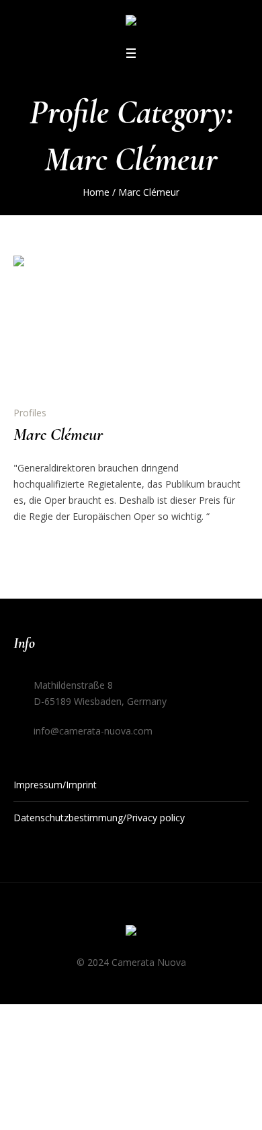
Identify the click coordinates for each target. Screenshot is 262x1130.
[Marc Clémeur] (80, 323)
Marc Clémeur (58, 434)
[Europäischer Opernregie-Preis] (131, 22)
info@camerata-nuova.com (93, 730)
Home (96, 192)
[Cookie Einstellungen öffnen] (24, 1108)
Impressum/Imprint (55, 784)
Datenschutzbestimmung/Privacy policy (99, 817)
